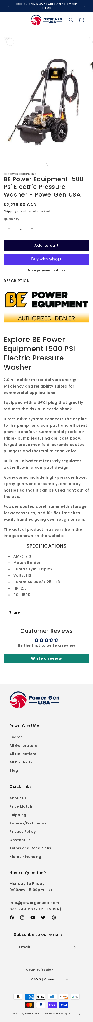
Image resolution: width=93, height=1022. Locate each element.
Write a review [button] (46, 658)
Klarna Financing (25, 856)
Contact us (20, 839)
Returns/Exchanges (28, 823)
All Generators (23, 745)
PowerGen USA (36, 1013)
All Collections (23, 754)
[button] (9, 20)
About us (18, 798)
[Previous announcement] (9, 6)
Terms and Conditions (30, 848)
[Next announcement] (84, 6)
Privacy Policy (23, 831)
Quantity (11, 219)
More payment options (46, 270)
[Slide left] (36, 165)
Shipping (10, 211)
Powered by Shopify (65, 1013)
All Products (21, 762)
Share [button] (14, 612)
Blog (14, 770)
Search (16, 737)
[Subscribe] (73, 947)
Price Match (21, 806)
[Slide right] (57, 165)
